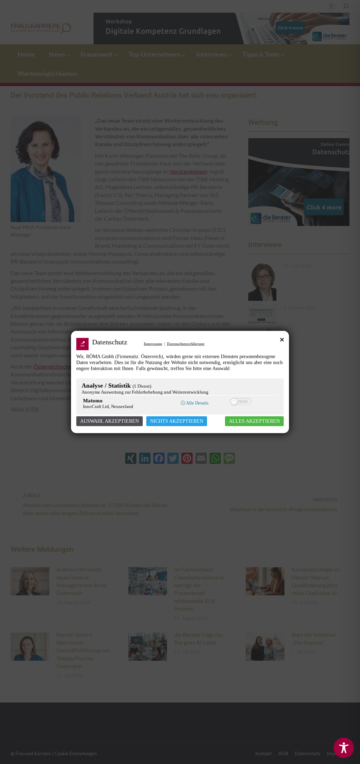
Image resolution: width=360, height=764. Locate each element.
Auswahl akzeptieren (109, 421)
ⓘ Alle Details (194, 403)
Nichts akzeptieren (176, 421)
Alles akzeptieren (254, 421)
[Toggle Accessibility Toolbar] (344, 748)
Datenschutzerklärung (186, 344)
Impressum (153, 344)
